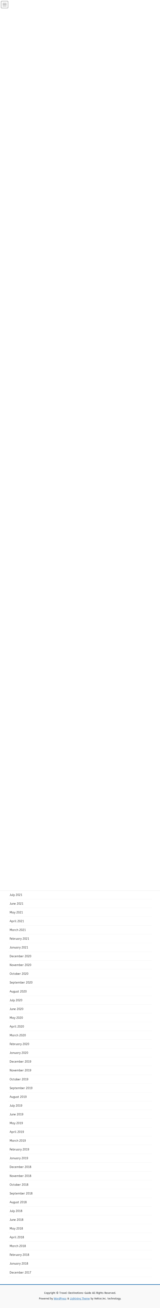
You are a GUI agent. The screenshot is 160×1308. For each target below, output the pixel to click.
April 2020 (17, 1026)
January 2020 (19, 1053)
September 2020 (21, 982)
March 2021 (18, 930)
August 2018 (18, 1202)
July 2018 (16, 1211)
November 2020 (20, 965)
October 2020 (19, 974)
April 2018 (17, 1237)
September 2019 (21, 1088)
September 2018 (21, 1193)
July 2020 (16, 1000)
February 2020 (19, 1044)
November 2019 (20, 1070)
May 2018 (16, 1228)
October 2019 (19, 1079)
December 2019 (20, 1061)
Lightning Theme (80, 1298)
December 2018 (20, 1167)
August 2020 (18, 991)
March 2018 (18, 1246)
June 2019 (16, 1114)
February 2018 (19, 1255)
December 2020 (20, 956)
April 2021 (17, 921)
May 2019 (16, 1123)
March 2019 (18, 1141)
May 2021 (16, 912)
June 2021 (16, 904)
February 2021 (19, 939)
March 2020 (18, 1035)
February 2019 (19, 1149)
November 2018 (20, 1176)
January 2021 (19, 947)
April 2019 (17, 1132)
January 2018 (19, 1263)
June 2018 (16, 1220)
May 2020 (16, 1018)
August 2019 (18, 1097)
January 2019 (19, 1158)
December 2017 (20, 1272)
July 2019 (16, 1105)
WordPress (60, 1298)
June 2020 (16, 1009)
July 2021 (16, 895)
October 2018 (19, 1185)
